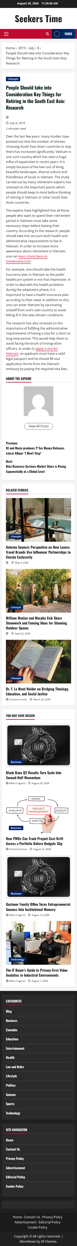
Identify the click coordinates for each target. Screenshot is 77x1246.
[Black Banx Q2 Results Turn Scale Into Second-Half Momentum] (38, 745)
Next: (36, 466)
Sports (10, 1103)
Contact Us (13, 1149)
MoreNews (28, 1241)
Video (68, 33)
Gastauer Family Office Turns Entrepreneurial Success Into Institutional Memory (38, 907)
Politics (11, 1085)
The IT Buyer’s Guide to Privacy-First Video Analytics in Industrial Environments (37, 973)
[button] (6, 34)
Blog (9, 1011)
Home (9, 1140)
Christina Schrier (18, 699)
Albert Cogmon (17, 783)
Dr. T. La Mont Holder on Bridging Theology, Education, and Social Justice (37, 691)
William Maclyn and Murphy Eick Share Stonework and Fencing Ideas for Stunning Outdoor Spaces (36, 622)
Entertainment (15, 1048)
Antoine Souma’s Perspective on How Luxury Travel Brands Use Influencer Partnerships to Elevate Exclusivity (38, 552)
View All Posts (38, 426)
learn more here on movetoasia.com (27, 259)
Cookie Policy (14, 1186)
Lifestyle (13, 79)
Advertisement (15, 1167)
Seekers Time (38, 18)
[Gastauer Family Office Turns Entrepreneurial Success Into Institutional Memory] (38, 877)
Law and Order (15, 1066)
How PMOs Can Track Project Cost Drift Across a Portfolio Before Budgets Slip (34, 841)
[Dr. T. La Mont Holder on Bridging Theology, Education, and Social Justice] (38, 661)
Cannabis (11, 1029)
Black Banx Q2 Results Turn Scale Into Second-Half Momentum (33, 775)
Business (16, 762)
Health (10, 1057)
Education (12, 1039)
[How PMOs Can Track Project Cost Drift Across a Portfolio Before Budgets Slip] (38, 811)
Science (11, 1094)
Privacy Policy (15, 1158)
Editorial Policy (15, 1177)
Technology (17, 959)
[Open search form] (47, 34)
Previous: (35, 448)
